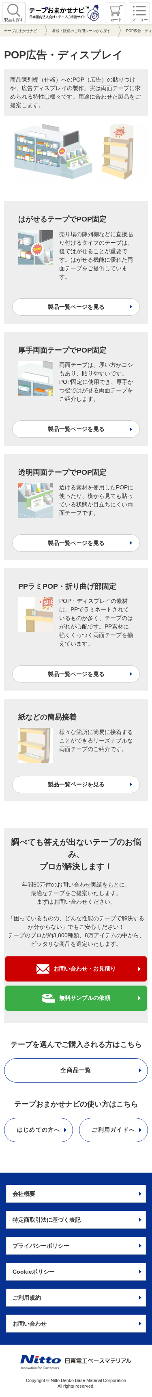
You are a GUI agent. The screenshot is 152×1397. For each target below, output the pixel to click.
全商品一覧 (75, 1070)
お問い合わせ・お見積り (85, 968)
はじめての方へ (38, 1129)
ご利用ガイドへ (113, 1129)
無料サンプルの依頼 (84, 997)
